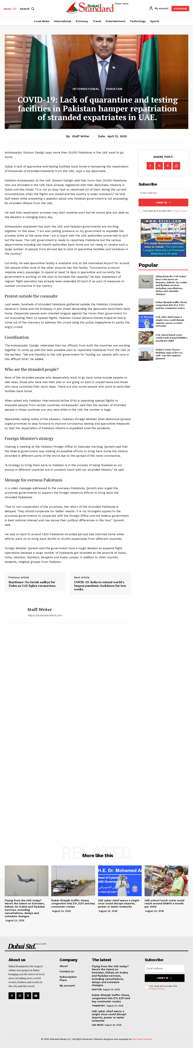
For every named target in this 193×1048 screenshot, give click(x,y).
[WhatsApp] (176, 166)
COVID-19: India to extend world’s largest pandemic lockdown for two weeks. (100, 585)
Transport (98, 1005)
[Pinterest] (168, 166)
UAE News (97, 1025)
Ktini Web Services (142, 1039)
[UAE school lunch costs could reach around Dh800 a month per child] (146, 337)
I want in (161, 202)
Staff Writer (80, 136)
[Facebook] (150, 166)
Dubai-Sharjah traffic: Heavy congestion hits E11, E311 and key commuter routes (171, 305)
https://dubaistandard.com (45, 615)
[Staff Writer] (14, 612)
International (86, 88)
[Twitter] (159, 166)
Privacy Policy (179, 211)
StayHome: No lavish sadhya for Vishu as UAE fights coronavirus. (32, 584)
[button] (28, 9)
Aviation (97, 989)
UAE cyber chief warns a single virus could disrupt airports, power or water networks (170, 321)
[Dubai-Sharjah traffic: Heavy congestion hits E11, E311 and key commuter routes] (146, 305)
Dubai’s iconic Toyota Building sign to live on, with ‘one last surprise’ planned (169, 354)
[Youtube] (35, 995)
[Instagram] (19, 995)
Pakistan (114, 88)
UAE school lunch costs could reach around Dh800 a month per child (171, 337)
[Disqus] (68, 680)
